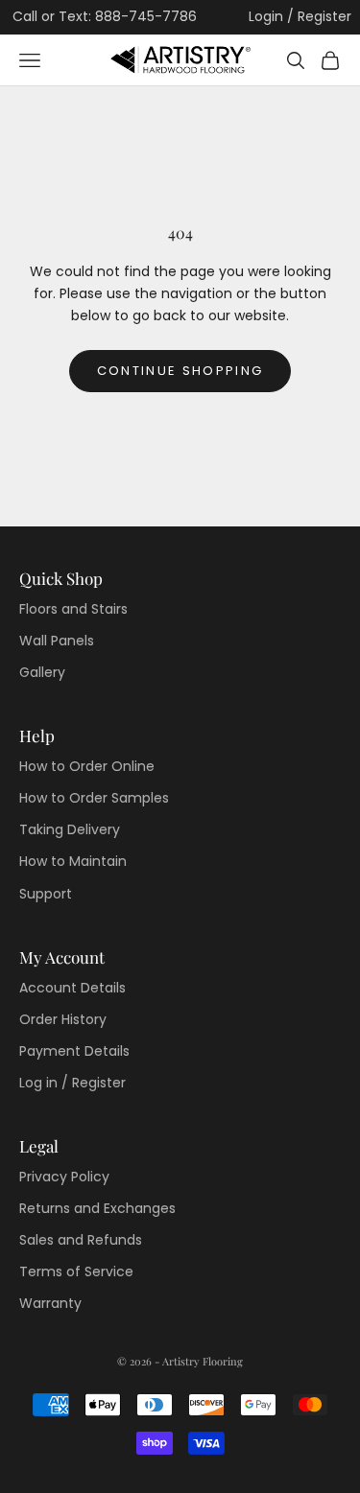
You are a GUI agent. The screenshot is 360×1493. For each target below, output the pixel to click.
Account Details (72, 987)
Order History (63, 1019)
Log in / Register (72, 1082)
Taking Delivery (69, 829)
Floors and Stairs (73, 608)
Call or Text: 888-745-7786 (104, 16)
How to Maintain (73, 861)
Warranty (50, 1303)
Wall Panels (56, 640)
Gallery (42, 672)
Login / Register (300, 16)
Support (45, 893)
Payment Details (74, 1051)
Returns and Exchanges (97, 1208)
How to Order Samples (94, 797)
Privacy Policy (64, 1176)
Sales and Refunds (80, 1239)
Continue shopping (180, 371)
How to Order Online (87, 766)
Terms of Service (76, 1271)
